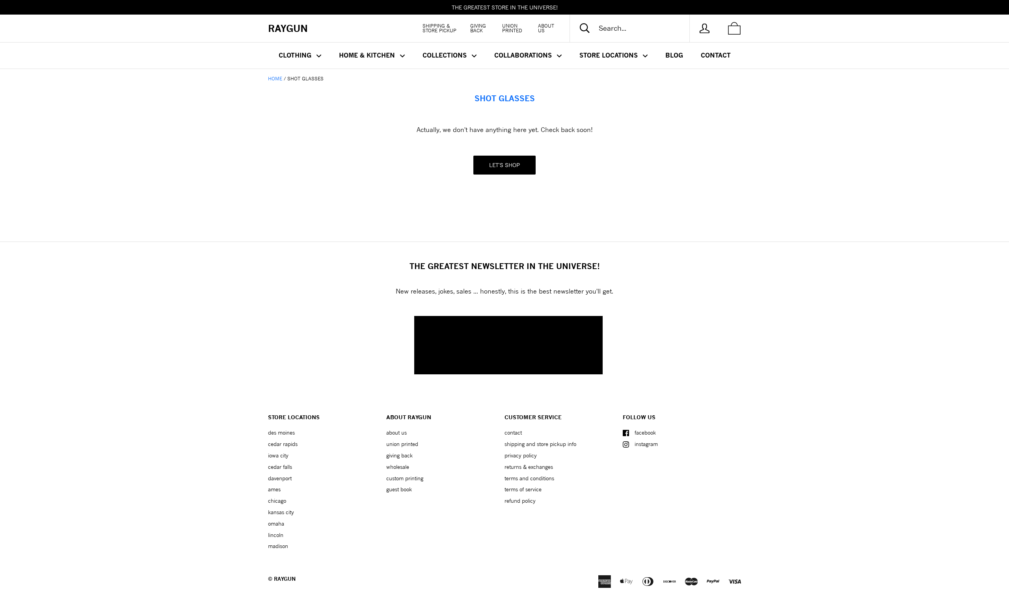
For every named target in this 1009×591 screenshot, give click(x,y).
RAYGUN (285, 579)
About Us (546, 28)
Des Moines (281, 432)
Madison (278, 546)
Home (275, 79)
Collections (446, 55)
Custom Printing (404, 478)
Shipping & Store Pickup (439, 28)
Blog (674, 55)
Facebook (645, 432)
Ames (274, 489)
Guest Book (399, 489)
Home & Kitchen (368, 55)
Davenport (280, 478)
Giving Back (478, 28)
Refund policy (520, 501)
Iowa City (278, 455)
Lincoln (275, 535)
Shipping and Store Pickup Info (540, 444)
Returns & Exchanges (528, 467)
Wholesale (397, 467)
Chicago (277, 501)
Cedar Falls (280, 467)
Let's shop (504, 165)
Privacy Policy (520, 455)
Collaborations (524, 55)
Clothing (296, 55)
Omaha (276, 523)
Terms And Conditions (529, 478)
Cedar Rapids (283, 444)
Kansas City (281, 512)
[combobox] (636, 28)
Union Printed (512, 28)
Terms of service (523, 489)
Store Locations (609, 55)
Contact (716, 55)
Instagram (646, 444)
